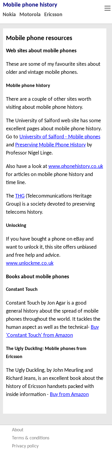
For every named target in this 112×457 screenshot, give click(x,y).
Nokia (9, 15)
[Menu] (108, 8)
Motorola (30, 15)
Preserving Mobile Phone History (50, 145)
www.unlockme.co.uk (29, 263)
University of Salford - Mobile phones (59, 137)
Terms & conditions (30, 438)
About (17, 430)
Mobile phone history (30, 5)
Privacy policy (25, 446)
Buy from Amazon (69, 395)
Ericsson (53, 15)
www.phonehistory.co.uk (75, 166)
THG (19, 196)
